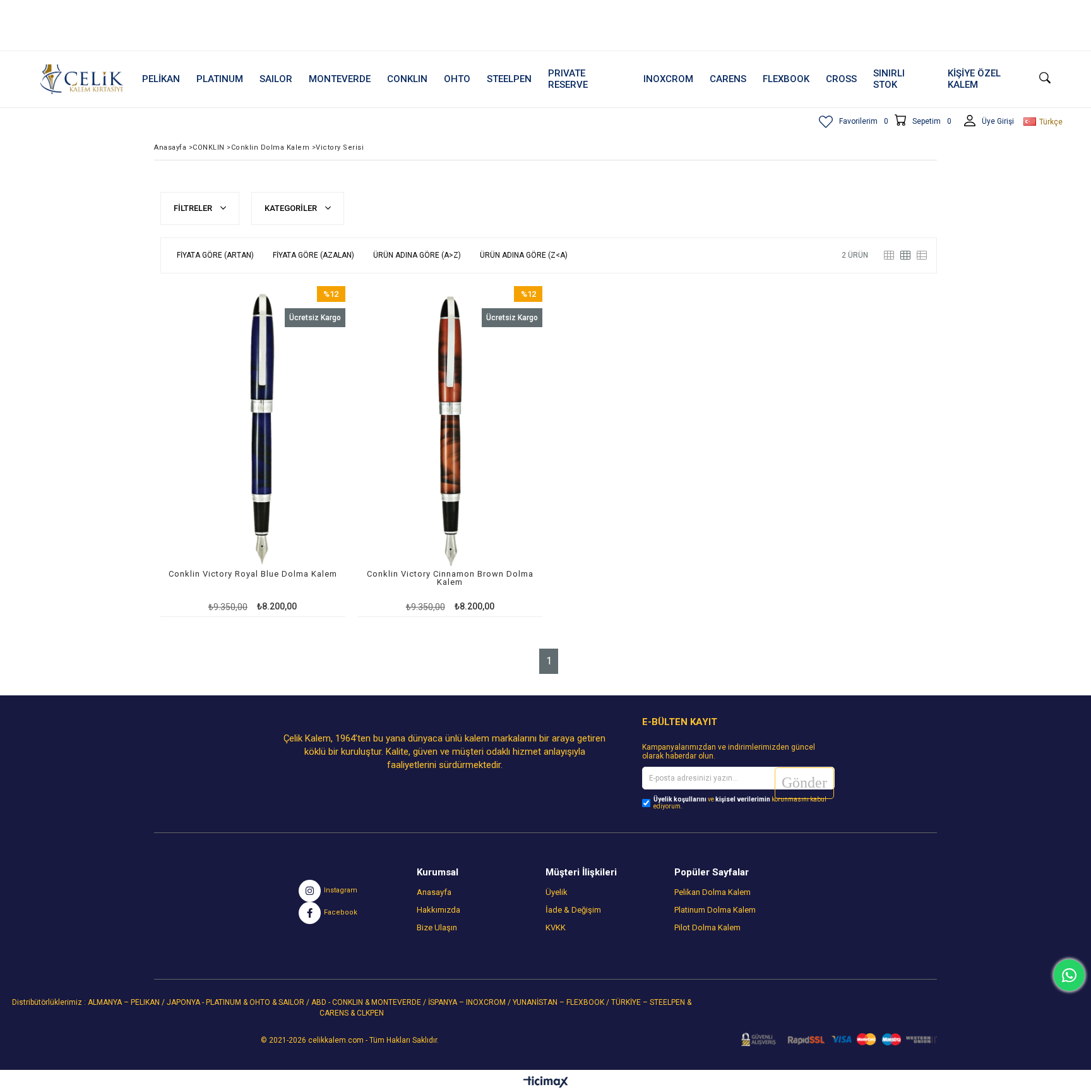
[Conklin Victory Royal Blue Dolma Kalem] (252, 431)
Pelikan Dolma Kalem (712, 892)
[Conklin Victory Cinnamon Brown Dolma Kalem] (450, 431)
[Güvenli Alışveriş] (835, 1040)
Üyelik (557, 892)
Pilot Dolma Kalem (707, 927)
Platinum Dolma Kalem (715, 910)
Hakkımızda (438, 910)
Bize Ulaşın (437, 927)
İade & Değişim (573, 910)
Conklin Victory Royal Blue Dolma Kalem (253, 574)
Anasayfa (434, 892)
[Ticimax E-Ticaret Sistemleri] (545, 1082)
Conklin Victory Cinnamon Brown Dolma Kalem (450, 578)
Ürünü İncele (297, 451)
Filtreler (194, 208)
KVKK (556, 927)
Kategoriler (292, 208)
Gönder (804, 782)
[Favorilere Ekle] (253, 451)
